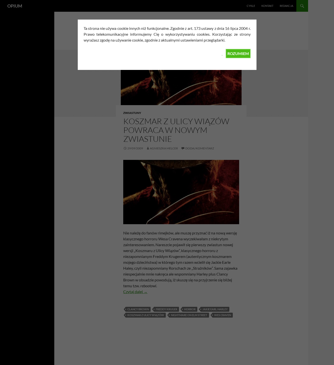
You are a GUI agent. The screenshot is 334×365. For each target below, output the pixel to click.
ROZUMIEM (238, 53)
